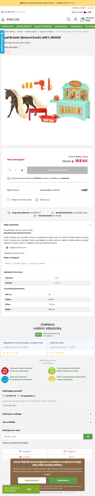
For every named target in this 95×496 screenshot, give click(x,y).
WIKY (57, 278)
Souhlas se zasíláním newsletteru (15, 443)
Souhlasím (63, 480)
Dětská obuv (8, 26)
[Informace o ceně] (73, 161)
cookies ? (47, 474)
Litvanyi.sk (46, 493)
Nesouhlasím (32, 480)
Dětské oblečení (24, 26)
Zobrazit (91, 8)
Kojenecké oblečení (43, 26)
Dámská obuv (61, 26)
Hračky (20, 32)
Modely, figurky (31, 32)
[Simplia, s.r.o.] (70, 492)
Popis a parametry (11, 224)
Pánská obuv (76, 26)
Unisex (57, 283)
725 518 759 (9, 12)
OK (87, 436)
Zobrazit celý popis (9, 47)
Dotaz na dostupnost (57, 170)
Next (92, 347)
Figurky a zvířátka (46, 32)
